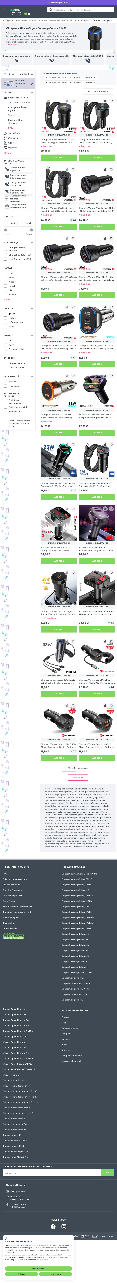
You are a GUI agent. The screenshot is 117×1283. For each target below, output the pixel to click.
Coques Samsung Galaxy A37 (75, 950)
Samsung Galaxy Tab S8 (60, 20)
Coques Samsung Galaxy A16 (75, 967)
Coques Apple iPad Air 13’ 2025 (17, 1064)
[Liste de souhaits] (19, 13)
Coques (65, 1017)
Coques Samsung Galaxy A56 (75, 934)
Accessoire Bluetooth (71, 1061)
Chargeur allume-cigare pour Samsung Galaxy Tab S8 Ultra (70, 78)
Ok (107, 1173)
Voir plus (78, 777)
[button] (59, 146)
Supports (12, 115)
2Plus (11, 128)
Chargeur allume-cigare (104, 20)
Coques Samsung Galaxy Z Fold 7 (77, 884)
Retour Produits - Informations (17, 906)
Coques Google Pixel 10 (72, 999)
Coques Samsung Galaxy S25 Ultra (77, 917)
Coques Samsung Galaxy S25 (75, 906)
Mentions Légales (11, 917)
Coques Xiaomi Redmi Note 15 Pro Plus (20, 1102)
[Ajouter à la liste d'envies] (73, 100)
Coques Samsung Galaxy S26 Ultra (77, 901)
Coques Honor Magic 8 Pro (15, 1157)
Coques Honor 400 (12, 1135)
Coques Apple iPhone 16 (14, 1009)
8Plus (7, 299)
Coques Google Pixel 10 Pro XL (75, 989)
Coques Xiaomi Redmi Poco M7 (17, 1107)
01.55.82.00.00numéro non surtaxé (19, 1198)
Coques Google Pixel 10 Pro (74, 994)
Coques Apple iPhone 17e (14, 1036)
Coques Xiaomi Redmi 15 (14, 1118)
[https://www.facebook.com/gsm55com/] (53, 1226)
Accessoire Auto (82, 20)
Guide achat (9, 923)
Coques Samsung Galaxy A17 (75, 961)
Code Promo (9, 901)
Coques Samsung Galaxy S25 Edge (77, 923)
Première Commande (12, 890)
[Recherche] (50, 9)
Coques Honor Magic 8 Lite (15, 1151)
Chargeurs (66, 1033)
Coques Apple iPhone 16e (14, 1014)
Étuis (63, 1022)
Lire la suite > (13, 44)
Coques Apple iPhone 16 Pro (16, 1025)
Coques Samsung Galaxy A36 (75, 945)
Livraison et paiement (13, 895)
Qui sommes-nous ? (12, 884)
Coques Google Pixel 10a (72, 978)
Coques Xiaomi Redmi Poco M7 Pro (19, 1113)
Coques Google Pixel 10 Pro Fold (76, 983)
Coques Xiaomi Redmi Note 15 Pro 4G (20, 1097)
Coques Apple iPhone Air (14, 1047)
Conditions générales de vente (17, 912)
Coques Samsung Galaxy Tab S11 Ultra (79, 874)
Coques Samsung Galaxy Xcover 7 (77, 972)
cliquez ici (44, 1260)
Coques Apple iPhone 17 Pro (16, 1053)
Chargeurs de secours (71, 1055)
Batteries (65, 1050)
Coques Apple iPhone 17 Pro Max (18, 1058)
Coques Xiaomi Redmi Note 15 (17, 1086)
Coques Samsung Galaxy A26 (75, 956)
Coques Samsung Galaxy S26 (75, 890)
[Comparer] (67, 100)
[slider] (5, 229)
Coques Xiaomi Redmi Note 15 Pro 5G (20, 1091)
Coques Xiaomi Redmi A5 (14, 1129)
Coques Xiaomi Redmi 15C (15, 1124)
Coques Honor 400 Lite (14, 1146)
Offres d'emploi (10, 928)
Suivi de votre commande (15, 879)
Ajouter (59, 157)
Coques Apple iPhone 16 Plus (16, 1020)
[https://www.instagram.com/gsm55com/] (63, 1226)
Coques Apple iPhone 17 (14, 1042)
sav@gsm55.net (18, 1191)
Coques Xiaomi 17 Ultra (13, 1080)
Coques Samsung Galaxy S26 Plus (77, 895)
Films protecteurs (69, 1028)
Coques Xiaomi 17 (11, 1075)
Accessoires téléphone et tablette (19, 20)
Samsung (42, 20)
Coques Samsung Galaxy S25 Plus (77, 912)
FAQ (5, 874)
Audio (64, 1044)
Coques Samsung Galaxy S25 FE (76, 928)
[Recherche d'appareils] (32, 83)
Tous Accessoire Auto (19, 102)
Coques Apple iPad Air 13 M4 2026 (19, 1069)
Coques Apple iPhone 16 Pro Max (18, 1031)
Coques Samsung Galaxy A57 (75, 939)
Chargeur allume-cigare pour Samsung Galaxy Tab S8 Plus (70, 83)
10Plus (7, 153)
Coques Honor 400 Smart (15, 1140)
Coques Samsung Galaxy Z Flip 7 (76, 879)
